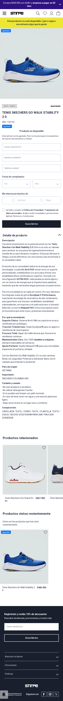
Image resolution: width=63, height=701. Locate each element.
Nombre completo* (12, 158)
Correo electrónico (14, 627)
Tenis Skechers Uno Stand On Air (19, 499)
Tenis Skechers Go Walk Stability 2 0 (18, 588)
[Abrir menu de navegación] (4, 13)
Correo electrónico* (12, 147)
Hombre (21, 200)
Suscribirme (31, 224)
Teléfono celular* (11, 168)
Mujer (48, 200)
